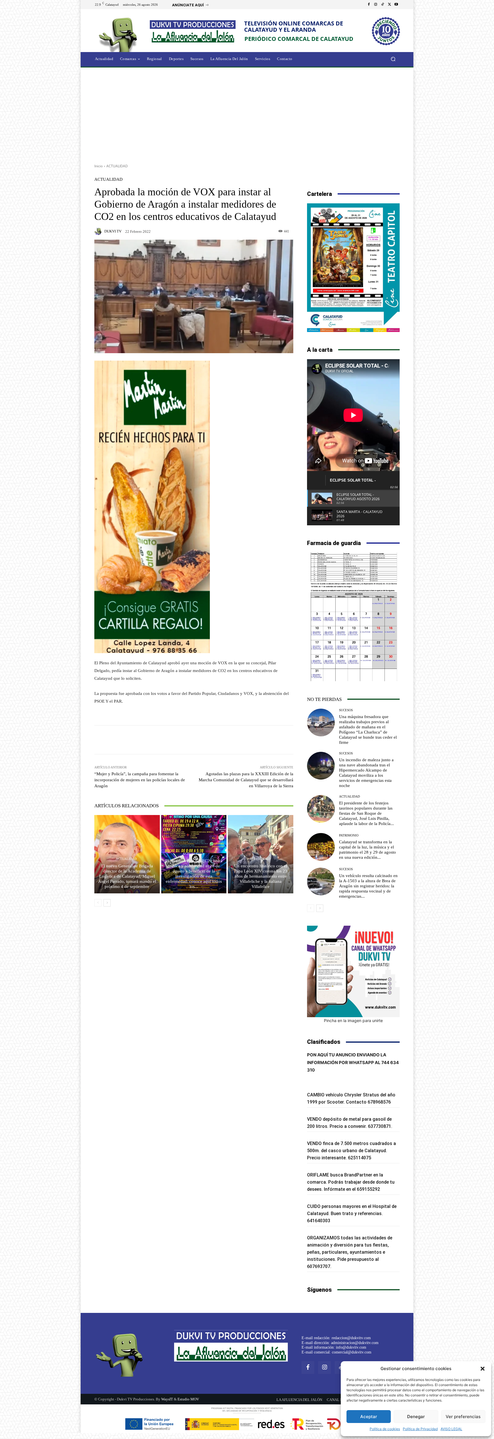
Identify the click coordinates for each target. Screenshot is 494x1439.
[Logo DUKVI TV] (119, 34)
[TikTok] (382, 4)
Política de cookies (385, 1429)
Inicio (98, 166)
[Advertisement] (247, 113)
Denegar (416, 1416)
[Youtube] (396, 4)
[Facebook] (368, 4)
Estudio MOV (188, 1399)
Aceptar (368, 1416)
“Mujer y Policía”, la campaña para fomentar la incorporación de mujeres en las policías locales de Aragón (139, 780)
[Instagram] (375, 4)
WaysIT (167, 1399)
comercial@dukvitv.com (351, 1352)
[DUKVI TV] (98, 231)
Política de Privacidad (420, 1429)
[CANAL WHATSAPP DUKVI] (353, 971)
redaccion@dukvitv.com (351, 1338)
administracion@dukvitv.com (355, 1343)
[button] (482, 1369)
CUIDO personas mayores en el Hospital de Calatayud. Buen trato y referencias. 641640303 (352, 1213)
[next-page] (107, 903)
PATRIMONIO (348, 835)
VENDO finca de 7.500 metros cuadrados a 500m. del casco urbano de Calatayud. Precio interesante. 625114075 (351, 1150)
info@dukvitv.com (351, 1347)
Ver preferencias (463, 1416)
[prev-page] (97, 903)
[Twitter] (389, 4)
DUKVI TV (112, 231)
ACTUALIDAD (117, 166)
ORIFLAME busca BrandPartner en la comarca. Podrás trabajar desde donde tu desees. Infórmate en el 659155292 (351, 1182)
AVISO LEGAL (451, 1429)
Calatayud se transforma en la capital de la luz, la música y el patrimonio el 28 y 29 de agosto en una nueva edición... (367, 850)
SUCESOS (346, 710)
